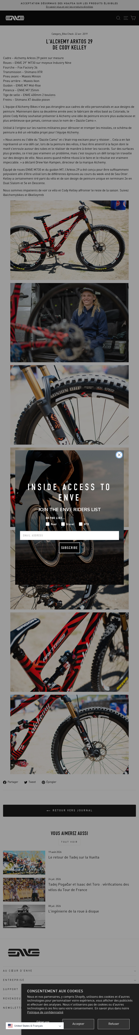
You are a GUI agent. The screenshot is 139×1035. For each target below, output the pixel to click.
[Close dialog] (119, 455)
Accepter (78, 1023)
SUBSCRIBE (69, 548)
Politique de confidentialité (45, 1012)
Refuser (113, 1023)
